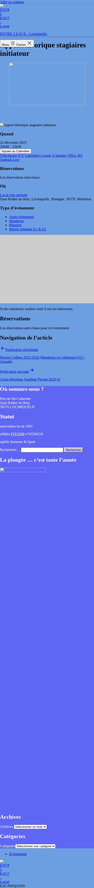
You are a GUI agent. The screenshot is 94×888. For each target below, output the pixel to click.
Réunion (15, 225)
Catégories (7, 846)
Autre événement (21, 217)
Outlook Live (9, 160)
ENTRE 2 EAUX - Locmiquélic (23, 34)
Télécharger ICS (12, 155)
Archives (6, 827)
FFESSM (17, 434)
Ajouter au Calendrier (15, 151)
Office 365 (75, 155)
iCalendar (59, 155)
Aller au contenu (12, 2)
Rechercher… (10, 450)
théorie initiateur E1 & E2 (27, 229)
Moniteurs (16, 221)
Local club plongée (14, 195)
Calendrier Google (38, 155)
